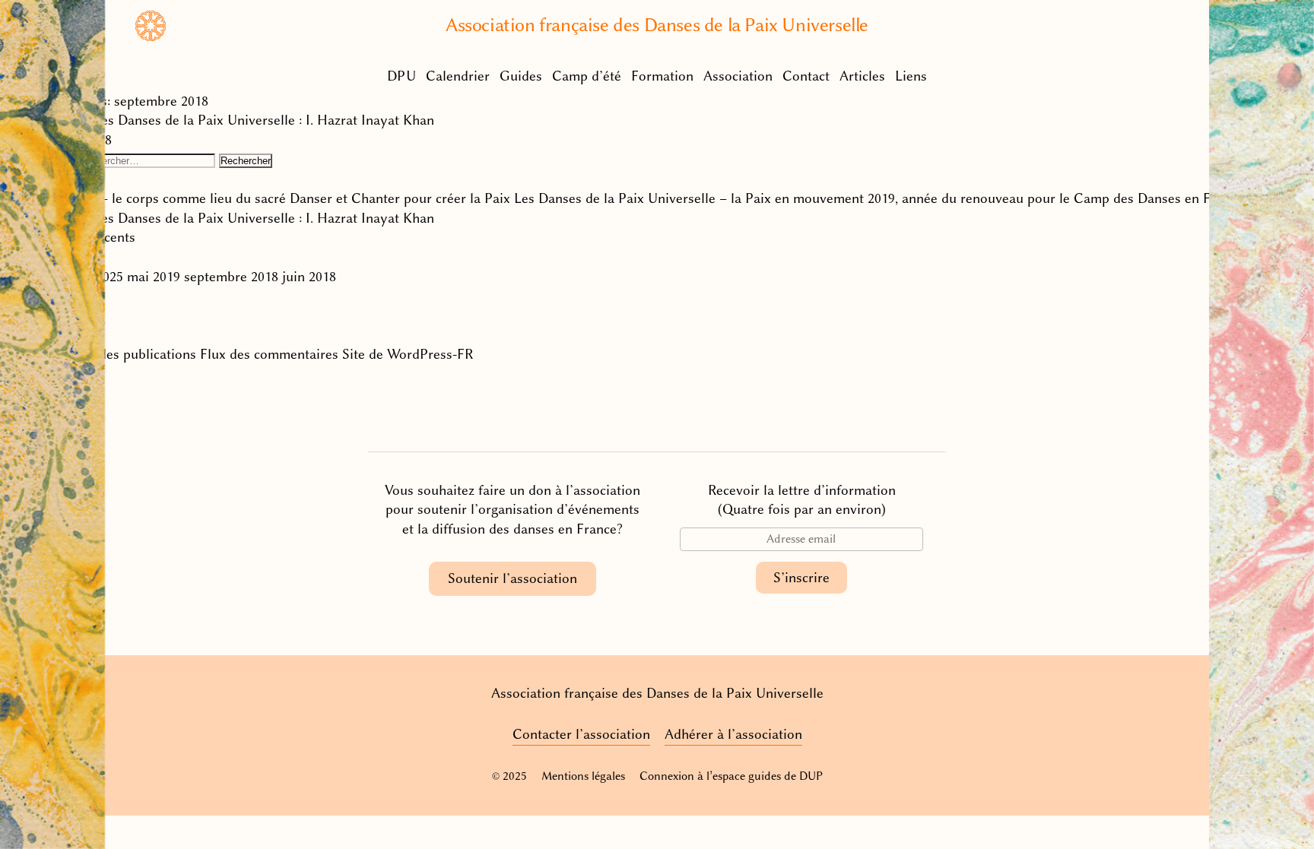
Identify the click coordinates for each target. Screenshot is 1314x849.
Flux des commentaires (269, 354)
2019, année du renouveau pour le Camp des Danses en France (1055, 198)
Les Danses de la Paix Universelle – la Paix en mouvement (689, 198)
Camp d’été (586, 76)
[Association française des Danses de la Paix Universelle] (150, 36)
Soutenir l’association (512, 578)
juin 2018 (309, 276)
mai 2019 (153, 276)
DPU (401, 76)
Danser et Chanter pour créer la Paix (400, 198)
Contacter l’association (581, 734)
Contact (806, 76)
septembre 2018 (231, 276)
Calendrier (458, 76)
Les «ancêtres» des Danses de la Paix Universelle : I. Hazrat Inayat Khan (217, 120)
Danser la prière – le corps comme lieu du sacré (143, 198)
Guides (521, 76)
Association (738, 76)
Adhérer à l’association (733, 734)
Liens (911, 76)
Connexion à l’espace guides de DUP (731, 776)
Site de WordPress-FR (407, 354)
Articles (862, 76)
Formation (662, 76)
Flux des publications (132, 354)
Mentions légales (583, 776)
